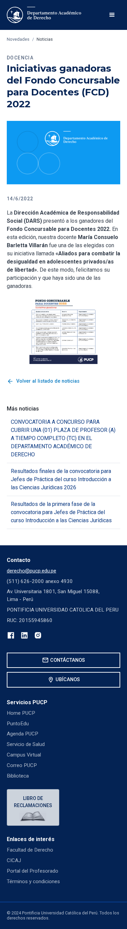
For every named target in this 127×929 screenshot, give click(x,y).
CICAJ (14, 860)
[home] (44, 15)
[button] (112, 15)
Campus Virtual (24, 755)
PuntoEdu (18, 724)
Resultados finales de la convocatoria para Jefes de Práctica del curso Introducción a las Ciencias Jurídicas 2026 (61, 479)
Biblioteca (18, 776)
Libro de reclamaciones (33, 802)
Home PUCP (21, 713)
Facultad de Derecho (30, 850)
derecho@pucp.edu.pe (31, 571)
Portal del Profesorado (32, 871)
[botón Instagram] (38, 636)
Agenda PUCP (22, 734)
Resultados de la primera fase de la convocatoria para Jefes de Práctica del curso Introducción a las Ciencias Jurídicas (61, 512)
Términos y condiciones (33, 881)
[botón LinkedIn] (24, 636)
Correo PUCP (22, 765)
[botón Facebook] (11, 636)
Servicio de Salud (26, 744)
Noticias (45, 39)
